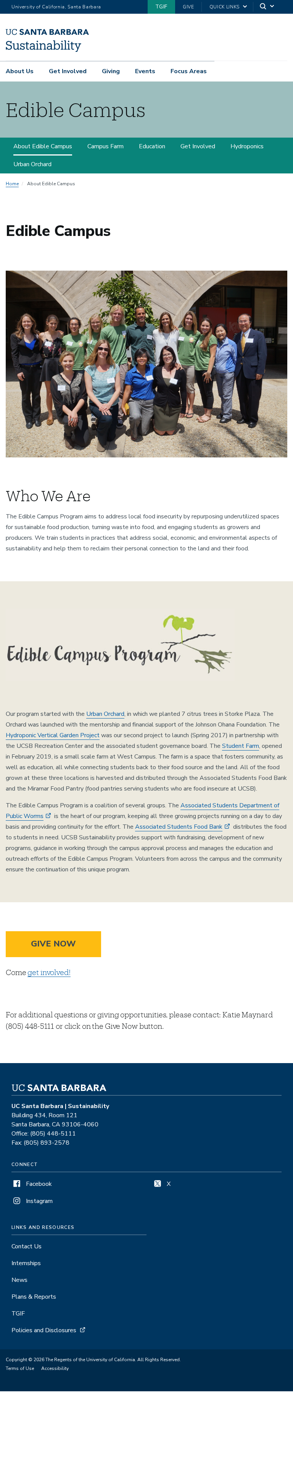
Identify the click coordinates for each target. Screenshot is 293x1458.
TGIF (161, 6)
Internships (26, 1263)
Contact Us (26, 1246)
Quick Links (224, 7)
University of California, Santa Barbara (56, 7)
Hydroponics (247, 146)
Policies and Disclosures (43, 1330)
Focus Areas (189, 71)
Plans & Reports (33, 1297)
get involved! (48, 972)
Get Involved (68, 71)
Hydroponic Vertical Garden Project (53, 735)
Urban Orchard (32, 164)
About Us (20, 71)
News (19, 1280)
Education (152, 146)
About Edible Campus (42, 146)
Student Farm (240, 746)
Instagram (38, 1201)
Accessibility (55, 1368)
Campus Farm (105, 146)
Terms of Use (20, 1368)
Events (145, 71)
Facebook (38, 1184)
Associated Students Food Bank (178, 827)
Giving (111, 71)
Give (188, 7)
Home (12, 184)
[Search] (267, 7)
